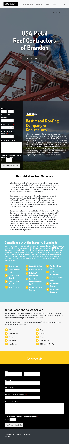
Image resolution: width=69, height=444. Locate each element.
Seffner (42, 333)
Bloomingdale (13, 333)
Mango (42, 330)
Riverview (12, 337)
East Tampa (13, 344)
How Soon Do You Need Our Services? (9, 132)
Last (9, 114)
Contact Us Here (34, 58)
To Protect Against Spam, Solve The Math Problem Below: (11, 156)
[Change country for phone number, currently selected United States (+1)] (3, 127)
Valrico (11, 330)
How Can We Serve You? (8, 141)
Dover (42, 337)
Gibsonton (12, 340)
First (2, 114)
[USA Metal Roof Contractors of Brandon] (11, 4)
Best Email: (4, 117)
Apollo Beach (44, 340)
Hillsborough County (47, 344)
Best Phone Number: (7, 124)
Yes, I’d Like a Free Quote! (10, 165)
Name (3, 108)
